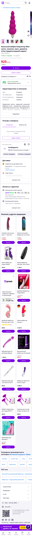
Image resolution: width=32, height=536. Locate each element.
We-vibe (22, 464)
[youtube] (3, 520)
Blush (3, 464)
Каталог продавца (9, 154)
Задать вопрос (16, 138)
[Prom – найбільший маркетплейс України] (3, 2)
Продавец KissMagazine (8, 76)
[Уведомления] (29, 2)
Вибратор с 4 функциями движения (13, 479)
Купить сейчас (16, 72)
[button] (16, 68)
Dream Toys (14, 459)
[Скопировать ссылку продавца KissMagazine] (24, 144)
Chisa (23, 459)
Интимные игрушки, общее (19, 454)
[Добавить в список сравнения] (28, 31)
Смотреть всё (16, 180)
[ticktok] (12, 520)
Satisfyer (4, 459)
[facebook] (6, 520)
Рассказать (24, 527)
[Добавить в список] (28, 35)
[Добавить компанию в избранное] (28, 144)
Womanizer (12, 464)
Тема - (9, 503)
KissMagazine (13, 147)
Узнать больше (10, 170)
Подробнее (16, 114)
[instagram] (9, 520)
